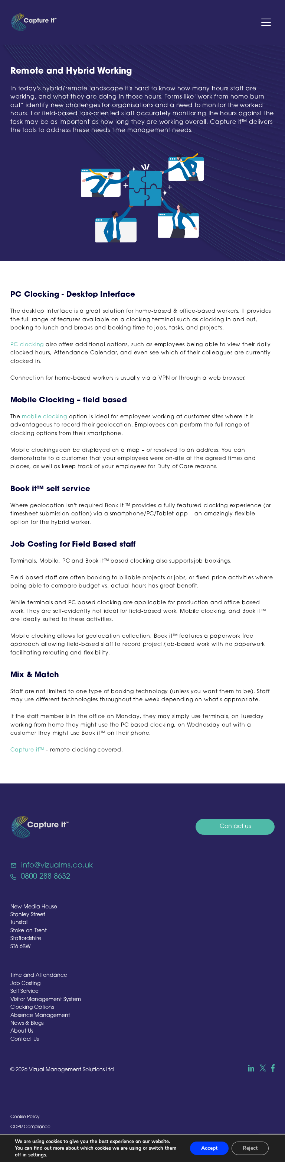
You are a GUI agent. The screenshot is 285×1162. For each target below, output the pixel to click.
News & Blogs (26, 1023)
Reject (250, 1148)
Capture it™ (27, 750)
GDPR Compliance (30, 1127)
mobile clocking (44, 417)
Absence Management (40, 1015)
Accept (209, 1148)
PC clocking (27, 345)
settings (37, 1155)
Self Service (24, 991)
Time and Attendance (38, 975)
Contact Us (24, 1039)
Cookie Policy (24, 1117)
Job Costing (25, 983)
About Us (21, 1031)
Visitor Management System (45, 999)
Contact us (235, 827)
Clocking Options (32, 1007)
